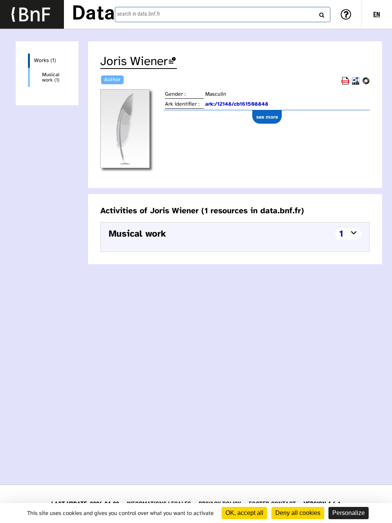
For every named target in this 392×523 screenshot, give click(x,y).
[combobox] (222, 14)
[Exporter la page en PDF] (345, 83)
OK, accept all (244, 513)
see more (267, 117)
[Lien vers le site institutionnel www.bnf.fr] (32, 14)
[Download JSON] (366, 83)
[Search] (321, 13)
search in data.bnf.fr (138, 14)
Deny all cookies (297, 513)
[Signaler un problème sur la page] (172, 62)
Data (93, 14)
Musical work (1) (50, 77)
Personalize (348, 513)
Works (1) (45, 61)
